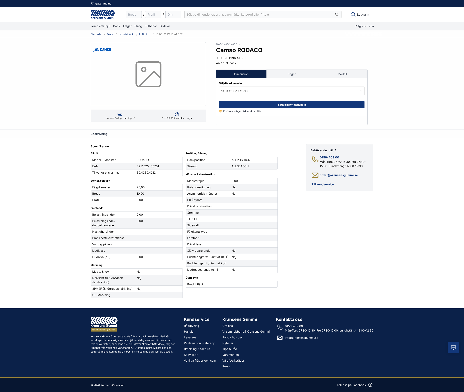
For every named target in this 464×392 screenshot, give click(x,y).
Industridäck (126, 34)
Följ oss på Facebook (351, 385)
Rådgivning (191, 326)
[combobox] (221, 91)
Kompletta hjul (100, 26)
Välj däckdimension (231, 83)
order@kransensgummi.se (339, 175)
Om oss (227, 326)
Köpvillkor (191, 355)
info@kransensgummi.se (301, 337)
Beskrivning (99, 134)
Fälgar (127, 26)
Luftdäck (144, 34)
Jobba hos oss (232, 337)
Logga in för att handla (292, 104)
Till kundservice (323, 184)
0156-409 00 (103, 3)
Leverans (190, 337)
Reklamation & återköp (199, 343)
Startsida (96, 34)
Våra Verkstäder (233, 360)
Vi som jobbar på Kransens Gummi (246, 331)
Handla (189, 331)
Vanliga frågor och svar (200, 360)
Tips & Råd (229, 349)
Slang (138, 26)
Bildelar (165, 26)
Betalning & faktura (197, 349)
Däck (116, 26)
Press (226, 366)
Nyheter (227, 343)
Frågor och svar (364, 26)
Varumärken (230, 355)
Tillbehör (151, 26)
